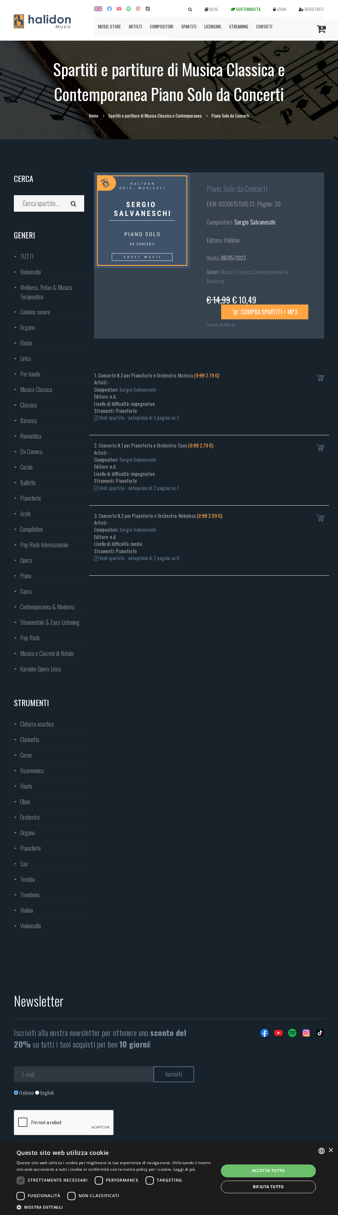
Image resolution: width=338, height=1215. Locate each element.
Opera (26, 560)
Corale (26, 467)
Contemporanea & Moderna (47, 606)
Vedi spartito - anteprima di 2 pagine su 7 (138, 417)
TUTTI (26, 256)
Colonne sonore (35, 311)
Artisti (135, 26)
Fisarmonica (32, 770)
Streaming (238, 26)
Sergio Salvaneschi (254, 222)
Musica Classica (36, 389)
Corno (26, 755)
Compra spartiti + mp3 (268, 311)
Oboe (25, 801)
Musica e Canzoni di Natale (47, 653)
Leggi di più (184, 1169)
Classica (28, 405)
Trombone (30, 894)
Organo (27, 327)
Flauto (26, 343)
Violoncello (30, 272)
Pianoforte (30, 498)
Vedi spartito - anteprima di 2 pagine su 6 (138, 557)
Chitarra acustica (37, 724)
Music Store (109, 26)
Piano (25, 575)
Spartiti (188, 26)
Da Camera (31, 451)
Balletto (28, 482)
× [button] (330, 1150)
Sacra (26, 591)
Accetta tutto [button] (268, 1170)
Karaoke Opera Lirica (40, 668)
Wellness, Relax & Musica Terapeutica (46, 292)
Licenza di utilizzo (221, 324)
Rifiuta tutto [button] (268, 1187)
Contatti (264, 26)
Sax (24, 863)
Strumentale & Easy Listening (50, 622)
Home (93, 115)
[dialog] (169, 1179)
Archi (25, 513)
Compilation (31, 529)
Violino (26, 910)
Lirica (25, 358)
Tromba (27, 879)
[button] (115, 1207)
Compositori (161, 26)
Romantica (30, 436)
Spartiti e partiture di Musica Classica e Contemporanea (155, 115)
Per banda (30, 374)
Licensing (212, 26)
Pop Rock (30, 637)
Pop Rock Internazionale (44, 544)
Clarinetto (29, 739)
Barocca (28, 420)
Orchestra (30, 817)
